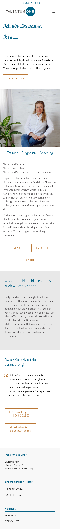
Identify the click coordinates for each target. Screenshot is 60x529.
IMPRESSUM (10, 515)
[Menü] (53, 11)
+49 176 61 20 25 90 (30, 2)
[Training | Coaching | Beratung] (25, 11)
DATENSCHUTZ (12, 521)
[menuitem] (53, 11)
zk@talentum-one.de (14, 494)
